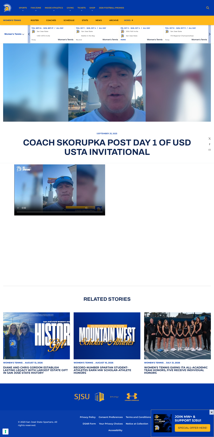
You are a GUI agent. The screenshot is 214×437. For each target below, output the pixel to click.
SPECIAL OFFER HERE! (194, 428)
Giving (70, 8)
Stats (86, 20)
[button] (29, 34)
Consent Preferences (111, 417)
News (99, 20)
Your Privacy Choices (111, 423)
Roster (35, 20)
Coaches (51, 20)
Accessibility (115, 430)
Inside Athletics (54, 8)
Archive (113, 20)
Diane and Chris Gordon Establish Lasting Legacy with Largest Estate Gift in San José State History (35, 370)
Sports (23, 8)
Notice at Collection (137, 423)
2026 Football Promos (111, 7)
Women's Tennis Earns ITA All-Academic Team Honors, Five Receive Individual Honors (176, 370)
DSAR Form (89, 423)
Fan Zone (36, 8)
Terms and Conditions (138, 417)
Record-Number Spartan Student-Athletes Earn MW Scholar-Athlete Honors (102, 370)
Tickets (82, 8)
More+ (127, 20)
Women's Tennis (13, 362)
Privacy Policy (88, 417)
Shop (92, 8)
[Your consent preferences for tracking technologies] (5, 431)
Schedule (69, 20)
